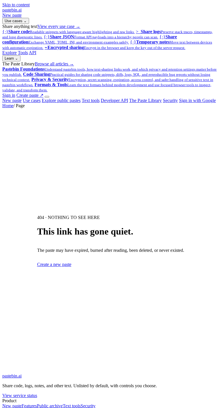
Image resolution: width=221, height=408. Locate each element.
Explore (9, 52)
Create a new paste (54, 264)
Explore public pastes (61, 100)
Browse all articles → (54, 63)
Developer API (114, 100)
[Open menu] (47, 97)
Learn (11, 58)
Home (8, 105)
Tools (23, 52)
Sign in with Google (197, 100)
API (32, 52)
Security (170, 100)
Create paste (29, 95)
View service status (19, 395)
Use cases (16, 21)
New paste (12, 15)
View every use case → (58, 26)
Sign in (8, 95)
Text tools (91, 100)
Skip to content (16, 4)
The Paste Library (145, 100)
